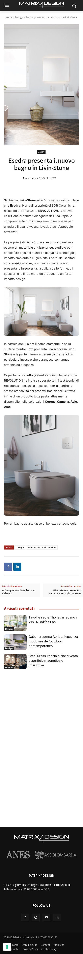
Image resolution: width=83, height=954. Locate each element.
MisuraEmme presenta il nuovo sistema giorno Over (65, 592)
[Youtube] (46, 917)
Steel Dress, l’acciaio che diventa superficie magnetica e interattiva (53, 660)
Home (8, 17)
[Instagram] (36, 917)
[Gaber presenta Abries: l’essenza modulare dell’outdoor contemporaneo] (15, 642)
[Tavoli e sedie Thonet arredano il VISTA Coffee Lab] (15, 623)
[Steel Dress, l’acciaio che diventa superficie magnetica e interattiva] (15, 661)
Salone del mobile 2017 (42, 547)
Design (19, 17)
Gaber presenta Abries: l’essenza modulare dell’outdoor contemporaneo (53, 641)
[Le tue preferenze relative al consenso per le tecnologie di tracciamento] (7, 947)
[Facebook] (8, 567)
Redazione (29, 178)
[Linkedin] (17, 567)
